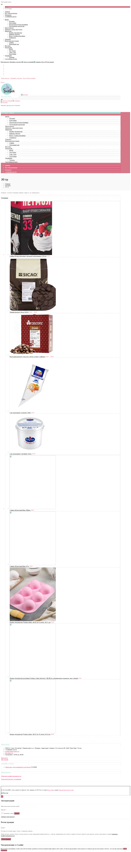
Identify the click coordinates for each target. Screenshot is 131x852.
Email (3, 828)
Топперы (11, 57)
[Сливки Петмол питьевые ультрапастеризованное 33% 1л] (31, 254)
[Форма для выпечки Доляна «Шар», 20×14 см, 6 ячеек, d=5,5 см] (33, 620)
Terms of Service (62, 790)
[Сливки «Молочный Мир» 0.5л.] (33, 564)
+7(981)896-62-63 (10, 16)
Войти (17, 813)
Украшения (8, 55)
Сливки (11, 42)
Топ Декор (12, 51)
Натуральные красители (16, 26)
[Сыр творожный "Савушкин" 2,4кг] (30, 452)
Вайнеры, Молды (14, 34)
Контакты (8, 15)
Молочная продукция (12, 41)
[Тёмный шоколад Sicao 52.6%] (33, 310)
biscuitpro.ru (9, 753)
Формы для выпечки (15, 33)
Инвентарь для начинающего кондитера (18, 767)
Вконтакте (4, 758)
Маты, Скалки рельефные (17, 36)
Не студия (70, 790)
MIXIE (7, 19)
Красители (8, 47)
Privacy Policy (50, 790)
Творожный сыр (14, 44)
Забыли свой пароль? (8, 817)
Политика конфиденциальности (11, 776)
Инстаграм (4, 759)
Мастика (8, 46)
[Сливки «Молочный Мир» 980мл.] (33, 508)
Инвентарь (8, 31)
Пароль (4, 810)
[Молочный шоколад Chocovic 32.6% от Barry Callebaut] (33, 355)
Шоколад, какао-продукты (13, 29)
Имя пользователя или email (10, 806)
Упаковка (8, 39)
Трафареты (12, 37)
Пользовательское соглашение (11, 779)
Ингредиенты (9, 28)
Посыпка (12, 21)
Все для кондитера (11, 13)
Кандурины (12, 23)
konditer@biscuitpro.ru (12, 751)
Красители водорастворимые (18, 24)
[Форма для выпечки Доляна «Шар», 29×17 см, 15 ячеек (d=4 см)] (33, 732)
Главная (7, 11)
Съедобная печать (11, 59)
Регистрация (6, 839)
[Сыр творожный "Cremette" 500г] (33, 411)
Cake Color (12, 52)
